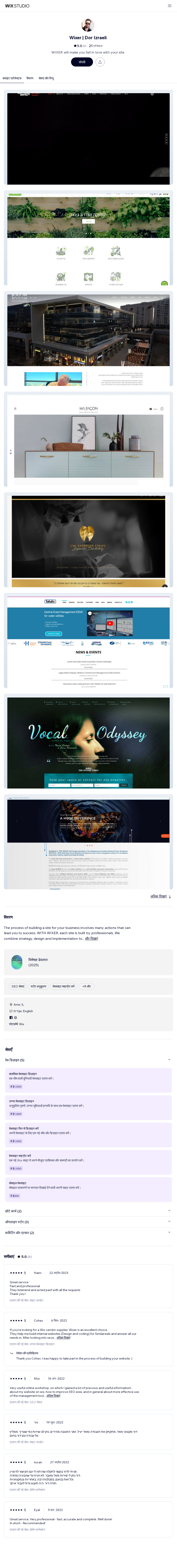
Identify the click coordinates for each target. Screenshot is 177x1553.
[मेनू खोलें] (169, 6)
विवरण (30, 78)
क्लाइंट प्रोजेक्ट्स (12, 78)
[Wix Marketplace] (17, 5)
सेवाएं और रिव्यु (46, 78)
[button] (88, 137)
